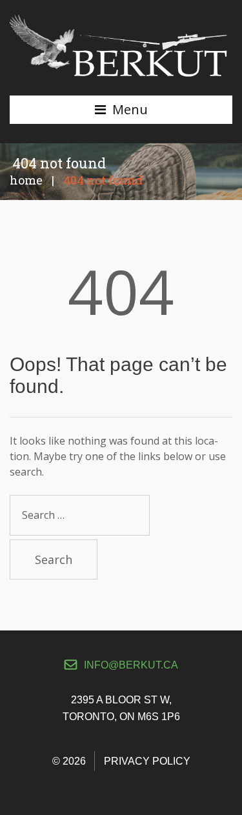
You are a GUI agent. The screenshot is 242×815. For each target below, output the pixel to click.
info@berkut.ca (131, 664)
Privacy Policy (147, 761)
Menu (130, 109)
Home (26, 180)
